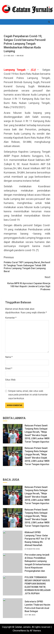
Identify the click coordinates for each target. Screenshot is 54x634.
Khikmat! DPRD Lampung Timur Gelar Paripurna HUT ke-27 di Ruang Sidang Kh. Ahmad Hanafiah (37, 539)
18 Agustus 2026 (33, 549)
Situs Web (10, 379)
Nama (9, 357)
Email (8, 368)
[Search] (49, 22)
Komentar (10, 317)
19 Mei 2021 (10, 56)
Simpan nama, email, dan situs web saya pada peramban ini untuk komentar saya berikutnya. (28, 395)
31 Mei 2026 (30, 615)
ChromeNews (19, 630)
